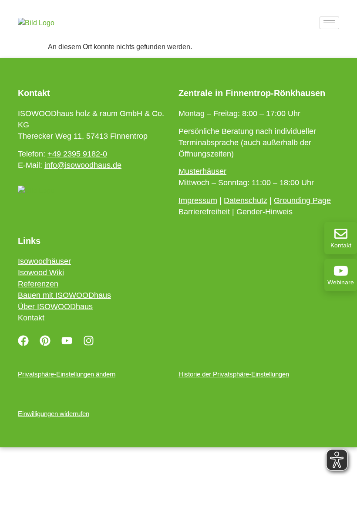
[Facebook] (23, 340)
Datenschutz (245, 200)
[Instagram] (88, 340)
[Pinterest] (45, 340)
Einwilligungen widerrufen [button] (53, 413)
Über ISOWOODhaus (55, 306)
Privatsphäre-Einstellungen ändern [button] (66, 374)
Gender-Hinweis (264, 211)
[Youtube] (66, 340)
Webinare (340, 282)
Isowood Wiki (41, 272)
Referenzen (38, 284)
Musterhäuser (202, 171)
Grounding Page (302, 200)
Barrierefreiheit (204, 211)
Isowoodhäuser (44, 261)
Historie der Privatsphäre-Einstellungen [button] (233, 374)
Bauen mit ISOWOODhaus (64, 295)
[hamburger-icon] (329, 23)
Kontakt (340, 245)
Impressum (197, 200)
